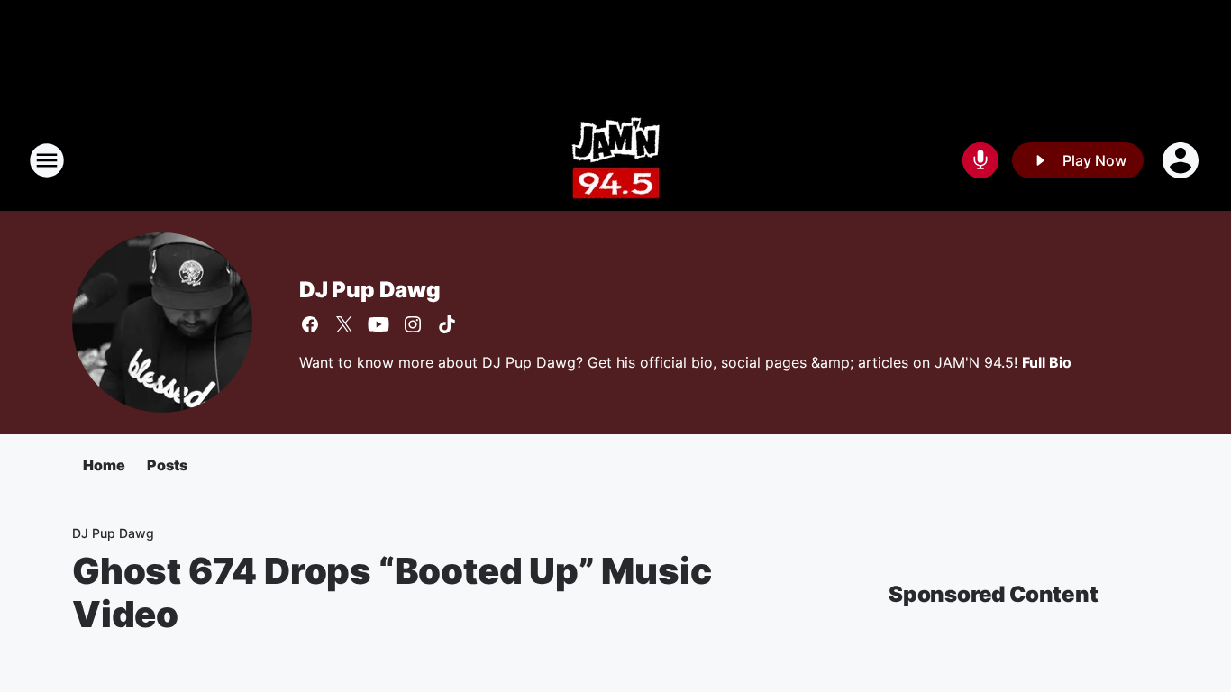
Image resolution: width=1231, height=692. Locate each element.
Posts (167, 465)
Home (104, 465)
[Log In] (1182, 160)
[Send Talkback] (980, 160)
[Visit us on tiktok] (447, 324)
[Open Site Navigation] (47, 160)
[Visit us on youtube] (378, 324)
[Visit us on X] (344, 324)
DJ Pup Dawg (370, 290)
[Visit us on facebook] (310, 324)
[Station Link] (616, 160)
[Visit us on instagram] (413, 324)
